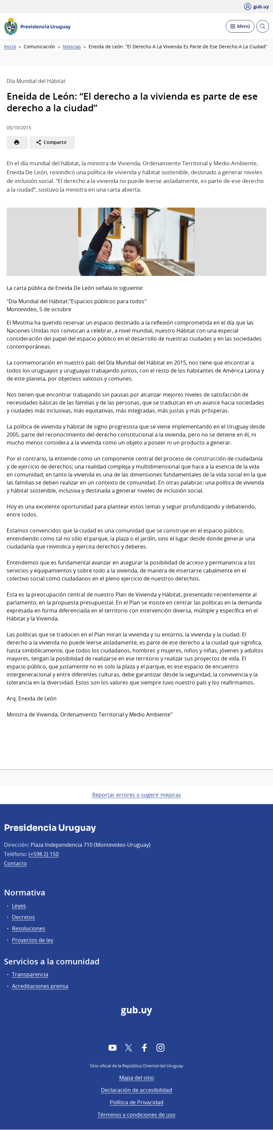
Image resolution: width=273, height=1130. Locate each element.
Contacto (15, 863)
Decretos (23, 917)
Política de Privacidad (136, 1102)
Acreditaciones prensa (40, 986)
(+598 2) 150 (44, 854)
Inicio (10, 47)
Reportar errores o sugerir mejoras (136, 794)
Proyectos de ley (32, 940)
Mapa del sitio (136, 1077)
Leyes (19, 905)
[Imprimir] (17, 142)
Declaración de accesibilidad (136, 1090)
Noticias (72, 47)
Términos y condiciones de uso (136, 1114)
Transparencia (30, 974)
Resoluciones (28, 928)
